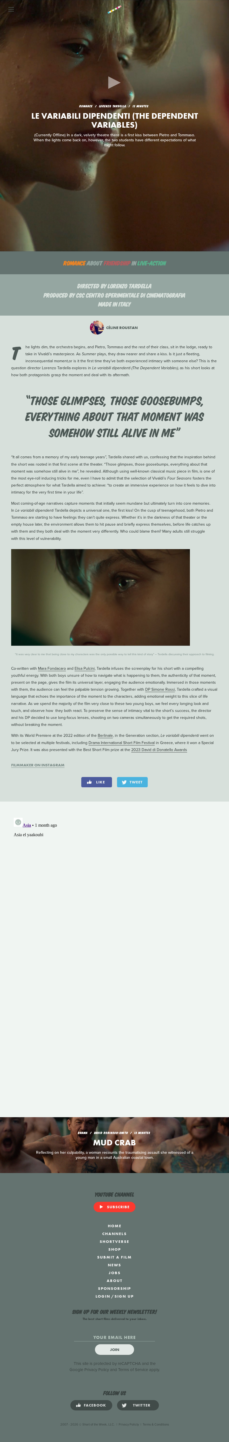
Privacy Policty (129, 1424)
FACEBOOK (95, 1405)
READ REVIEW (115, 147)
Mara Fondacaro (52, 668)
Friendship (117, 262)
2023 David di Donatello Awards (159, 749)
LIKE (100, 782)
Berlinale (105, 735)
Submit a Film (114, 1257)
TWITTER (142, 1405)
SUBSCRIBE (118, 1206)
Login (103, 1296)
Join (114, 1349)
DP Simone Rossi (160, 689)
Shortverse (114, 1241)
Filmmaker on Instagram (38, 765)
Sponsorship (114, 1288)
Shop (114, 1249)
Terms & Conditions (156, 1424)
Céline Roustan (121, 327)
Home (114, 1225)
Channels (114, 1233)
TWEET (136, 782)
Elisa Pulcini (85, 668)
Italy (125, 304)
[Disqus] (114, 885)
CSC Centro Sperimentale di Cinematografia (130, 295)
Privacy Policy (96, 1369)
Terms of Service (133, 1369)
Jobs (115, 1272)
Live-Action (152, 262)
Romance (74, 262)
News (114, 1264)
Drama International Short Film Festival (122, 742)
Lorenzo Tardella (130, 285)
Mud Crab (114, 1142)
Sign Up (124, 1296)
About (115, 1280)
